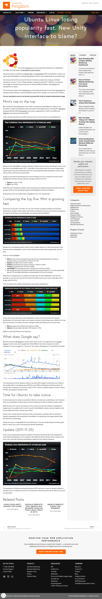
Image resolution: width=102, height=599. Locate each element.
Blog (90, 3)
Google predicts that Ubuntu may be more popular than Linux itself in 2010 (34, 508)
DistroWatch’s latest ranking (30, 70)
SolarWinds (85, 3)
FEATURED (82, 55)
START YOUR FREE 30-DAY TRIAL (83, 189)
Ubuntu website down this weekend (56, 506)
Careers (77, 571)
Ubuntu (28, 68)
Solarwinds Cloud (76, 233)
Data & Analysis (75, 204)
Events (72, 211)
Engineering (74, 209)
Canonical (59, 90)
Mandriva (62, 109)
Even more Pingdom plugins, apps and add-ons (61, 577)
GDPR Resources (80, 581)
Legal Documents (8, 596)
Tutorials (53, 571)
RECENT (72, 55)
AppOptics (73, 235)
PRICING (31, 12)
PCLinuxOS (23, 111)
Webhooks (54, 574)
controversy (27, 90)
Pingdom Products (76, 217)
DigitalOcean (74, 207)
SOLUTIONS (19, 12)
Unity (8, 84)
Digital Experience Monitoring (80, 206)
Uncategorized (75, 223)
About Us (78, 567)
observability (74, 213)
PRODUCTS (7, 12)
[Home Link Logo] (16, 6)
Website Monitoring (77, 224)
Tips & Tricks (74, 221)
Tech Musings (52, 45)
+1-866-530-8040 (8, 567)
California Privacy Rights (20, 596)
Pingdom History (80, 576)
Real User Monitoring (33, 569)
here (63, 96)
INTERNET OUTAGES (64, 12)
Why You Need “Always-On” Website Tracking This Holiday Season (87, 121)
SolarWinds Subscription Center (85, 583)
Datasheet (54, 581)
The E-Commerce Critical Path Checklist (87, 102)
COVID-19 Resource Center (59, 586)
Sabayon (6, 113)
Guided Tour (55, 569)
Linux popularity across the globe (12, 505)
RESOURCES (41, 12)
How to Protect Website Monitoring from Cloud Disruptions (86, 83)
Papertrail (73, 237)
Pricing (29, 574)
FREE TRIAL (95, 12)
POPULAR (93, 55)
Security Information (34, 596)
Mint (30, 74)
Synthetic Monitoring (33, 567)
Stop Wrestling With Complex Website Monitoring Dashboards (86, 62)
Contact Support (8, 569)
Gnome (54, 84)
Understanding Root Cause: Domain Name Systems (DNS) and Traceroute (87, 142)
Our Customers (80, 578)
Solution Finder (31, 576)
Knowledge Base (56, 583)
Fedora (26, 74)
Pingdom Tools (31, 571)
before (20, 342)
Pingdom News (75, 215)
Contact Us (96, 3)
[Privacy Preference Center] (3, 595)
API (52, 567)
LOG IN (52, 12)
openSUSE (39, 74)
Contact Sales (7, 571)
